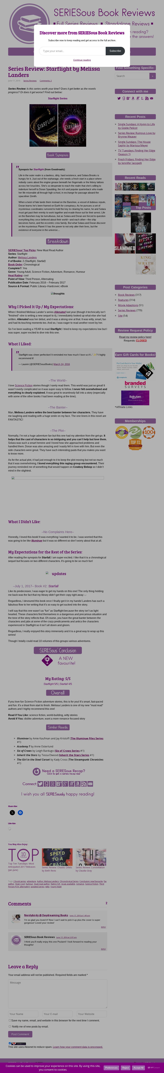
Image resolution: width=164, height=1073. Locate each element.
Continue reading (82, 60)
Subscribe (115, 51)
